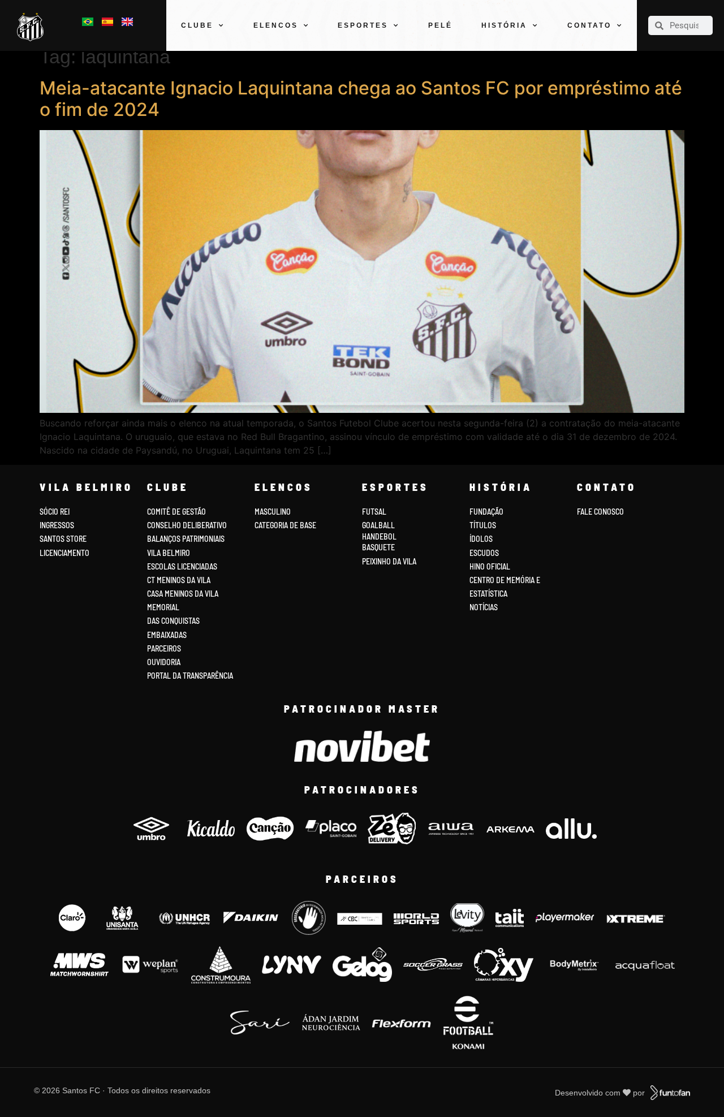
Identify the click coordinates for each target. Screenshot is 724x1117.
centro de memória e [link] (504, 580)
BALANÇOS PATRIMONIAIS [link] (186, 539)
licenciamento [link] (64, 553)
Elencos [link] (275, 25)
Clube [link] (197, 25)
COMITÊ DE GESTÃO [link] (176, 511)
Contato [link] (589, 25)
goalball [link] (378, 525)
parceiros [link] (164, 648)
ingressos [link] (57, 525)
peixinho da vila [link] (389, 561)
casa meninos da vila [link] (182, 593)
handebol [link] (379, 536)
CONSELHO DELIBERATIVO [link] (187, 525)
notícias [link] (483, 607)
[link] (33, 27)
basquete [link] (378, 547)
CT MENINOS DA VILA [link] (178, 580)
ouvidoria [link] (163, 662)
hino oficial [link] (489, 566)
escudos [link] (484, 553)
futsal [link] (374, 511)
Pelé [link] (440, 25)
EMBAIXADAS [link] (167, 635)
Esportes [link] (363, 25)
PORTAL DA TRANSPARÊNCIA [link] (190, 675)
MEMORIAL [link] (163, 607)
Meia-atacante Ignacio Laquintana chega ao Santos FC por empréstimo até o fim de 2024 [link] (361, 98)
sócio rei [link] (55, 511)
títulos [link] (482, 525)
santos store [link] (63, 539)
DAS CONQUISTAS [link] (173, 621)
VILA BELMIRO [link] (168, 553)
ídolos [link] (481, 539)
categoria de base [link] (286, 525)
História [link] (504, 25)
